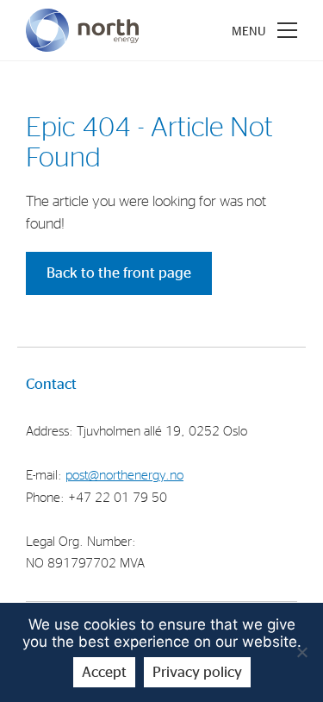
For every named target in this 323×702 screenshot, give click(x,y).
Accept (104, 672)
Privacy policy (197, 672)
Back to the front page (119, 273)
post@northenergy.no (124, 475)
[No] (301, 652)
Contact (51, 384)
